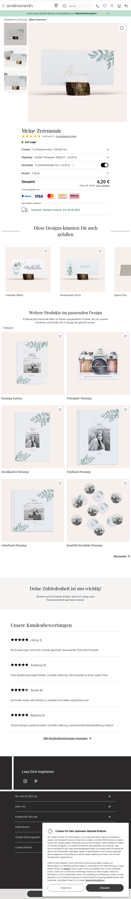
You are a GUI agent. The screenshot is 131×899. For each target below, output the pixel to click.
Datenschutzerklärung (94, 880)
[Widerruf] (126, 6)
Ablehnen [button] (66, 888)
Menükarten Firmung (15, 471)
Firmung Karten (11, 398)
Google (67, 868)
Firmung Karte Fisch (70, 295)
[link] (28, 269)
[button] (97, 6)
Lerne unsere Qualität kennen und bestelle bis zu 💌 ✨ (65, 13)
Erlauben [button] (105, 888)
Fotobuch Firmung (79, 471)
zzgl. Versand (102, 185)
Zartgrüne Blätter (14, 295)
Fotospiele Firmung (79, 398)
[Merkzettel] (104, 6)
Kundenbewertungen (66, 136)
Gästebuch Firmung (14, 545)
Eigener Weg (120, 295)
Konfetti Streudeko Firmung (84, 545)
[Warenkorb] (119, 6)
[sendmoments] (19, 6)
